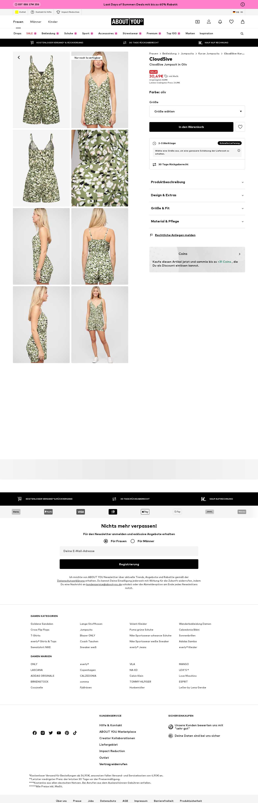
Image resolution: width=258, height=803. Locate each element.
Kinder (53, 21)
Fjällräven (86, 687)
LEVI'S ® (184, 669)
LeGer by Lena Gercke (192, 687)
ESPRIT (183, 681)
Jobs (91, 801)
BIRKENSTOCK (39, 681)
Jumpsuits (187, 53)
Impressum (141, 801)
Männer (35, 21)
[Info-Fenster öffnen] (242, 4)
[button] (197, 111)
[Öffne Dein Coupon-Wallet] (197, 21)
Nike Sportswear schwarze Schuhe (151, 635)
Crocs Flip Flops (40, 629)
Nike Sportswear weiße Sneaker (149, 641)
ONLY (34, 664)
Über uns (61, 801)
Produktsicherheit (191, 801)
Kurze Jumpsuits (209, 53)
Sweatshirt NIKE (41, 647)
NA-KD (134, 669)
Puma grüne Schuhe (141, 629)
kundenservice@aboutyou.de (104, 584)
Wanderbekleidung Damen (195, 623)
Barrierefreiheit (164, 801)
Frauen (18, 21)
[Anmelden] (208, 21)
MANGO (184, 664)
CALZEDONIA (88, 675)
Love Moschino (188, 675)
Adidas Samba (188, 641)
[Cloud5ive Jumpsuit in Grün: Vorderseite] (41, 90)
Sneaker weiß (88, 647)
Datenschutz (108, 801)
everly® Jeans (138, 647)
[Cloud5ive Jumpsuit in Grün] (41, 168)
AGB (125, 801)
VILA (132, 664)
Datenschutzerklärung (71, 580)
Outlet (22, 12)
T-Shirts (36, 635)
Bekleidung (169, 53)
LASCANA (37, 669)
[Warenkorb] (242, 21)
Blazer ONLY (87, 635)
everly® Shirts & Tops (43, 641)
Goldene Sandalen (42, 623)
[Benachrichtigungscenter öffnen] (220, 21)
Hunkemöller (137, 687)
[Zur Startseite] (52, 717)
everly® (84, 664)
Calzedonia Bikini (189, 629)
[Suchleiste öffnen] (240, 33)
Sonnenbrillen (187, 635)
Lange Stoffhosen (91, 623)
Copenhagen (88, 669)
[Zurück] (19, 57)
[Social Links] (34, 732)
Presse (77, 801)
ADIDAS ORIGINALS (42, 675)
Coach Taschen (89, 641)
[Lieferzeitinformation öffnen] (239, 150)
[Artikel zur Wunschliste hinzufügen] (240, 127)
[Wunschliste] (231, 21)
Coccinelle (37, 687)
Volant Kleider (138, 623)
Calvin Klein (136, 675)
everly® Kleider (188, 647)
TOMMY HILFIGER (140, 681)
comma (84, 681)
